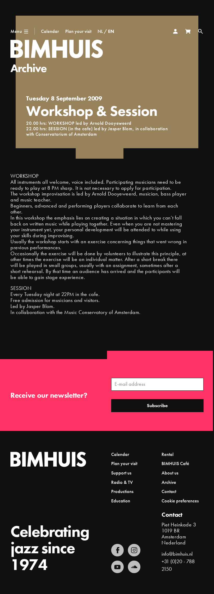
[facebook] (117, 550)
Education (120, 501)
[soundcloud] (134, 567)
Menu (16, 31)
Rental (168, 454)
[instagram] (134, 550)
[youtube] (117, 567)
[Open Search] (200, 31)
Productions (122, 491)
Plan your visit (78, 31)
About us (170, 473)
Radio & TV (122, 482)
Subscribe (157, 405)
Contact (169, 491)
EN (111, 31)
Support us (121, 473)
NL (100, 31)
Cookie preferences (180, 500)
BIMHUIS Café (175, 463)
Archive (28, 68)
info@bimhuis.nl (177, 554)
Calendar (50, 31)
